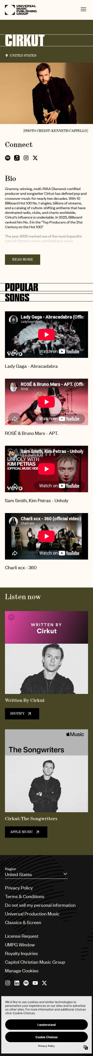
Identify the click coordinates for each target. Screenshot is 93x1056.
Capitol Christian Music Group (35, 962)
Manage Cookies (21, 970)
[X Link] (44, 983)
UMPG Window (20, 944)
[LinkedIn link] (17, 983)
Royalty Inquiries (21, 953)
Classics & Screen (23, 922)
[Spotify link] (26, 983)
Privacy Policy (19, 887)
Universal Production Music (32, 913)
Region (10, 868)
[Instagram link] (7, 983)
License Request (21, 936)
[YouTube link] (35, 983)
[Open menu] (83, 10)
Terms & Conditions (24, 896)
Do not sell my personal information (40, 905)
